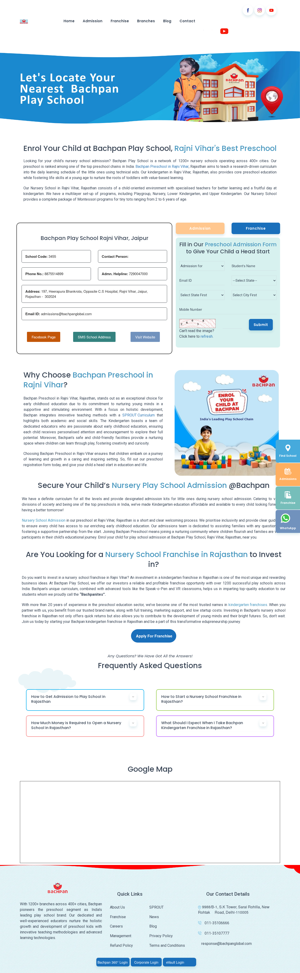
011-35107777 (217, 933)
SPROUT (156, 907)
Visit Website (145, 336)
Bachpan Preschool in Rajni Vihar (162, 166)
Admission (92, 21)
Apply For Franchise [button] (154, 636)
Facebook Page (44, 336)
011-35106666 (217, 923)
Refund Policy (121, 945)
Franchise (120, 21)
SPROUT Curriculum (138, 415)
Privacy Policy (161, 936)
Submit (261, 324)
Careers (116, 926)
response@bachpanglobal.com (226, 943)
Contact (187, 21)
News (154, 917)
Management (120, 936)
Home (69, 21)
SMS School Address (94, 336)
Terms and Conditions (167, 945)
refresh (207, 336)
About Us (117, 907)
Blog (167, 21)
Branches (146, 21)
